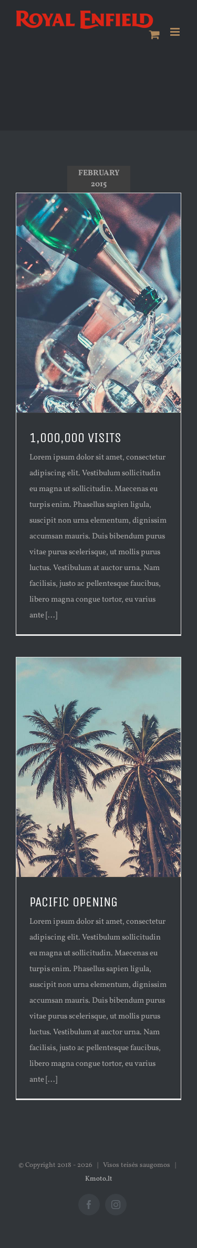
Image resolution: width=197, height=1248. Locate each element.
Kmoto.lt (98, 1179)
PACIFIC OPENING (73, 902)
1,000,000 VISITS (75, 438)
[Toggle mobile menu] (175, 31)
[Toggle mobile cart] (154, 34)
